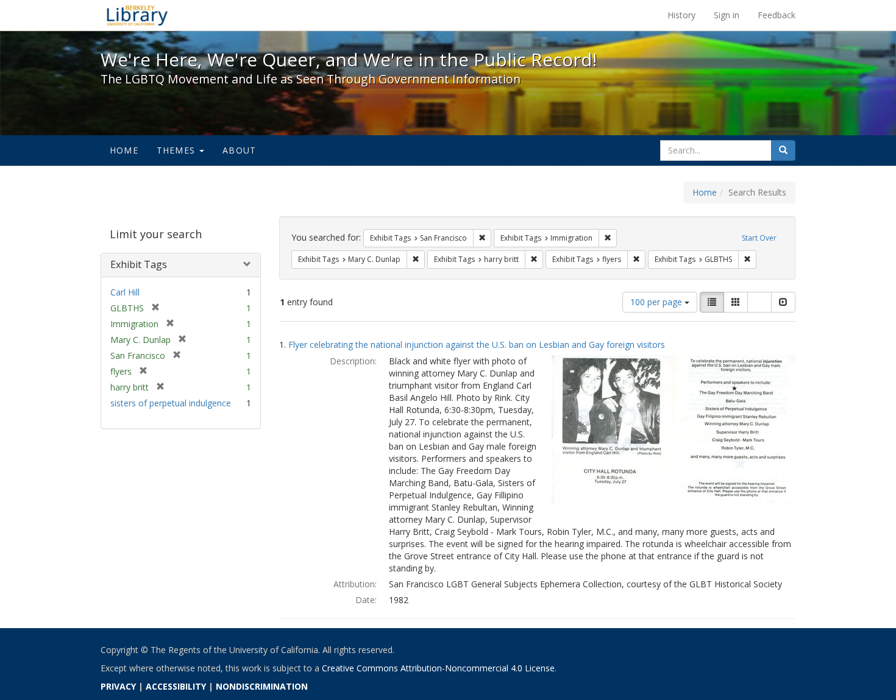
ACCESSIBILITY (176, 686)
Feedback (776, 15)
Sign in (726, 15)
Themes (177, 150)
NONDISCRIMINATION (262, 686)
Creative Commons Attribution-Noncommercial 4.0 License (438, 668)
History (681, 15)
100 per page (657, 302)
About (239, 150)
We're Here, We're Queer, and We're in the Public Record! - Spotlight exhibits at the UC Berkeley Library (137, 15)
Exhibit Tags (138, 264)
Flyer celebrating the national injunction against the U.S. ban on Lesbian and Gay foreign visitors (476, 344)
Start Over (759, 238)
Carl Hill (125, 292)
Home (124, 150)
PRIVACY (118, 686)
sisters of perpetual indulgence (170, 403)
